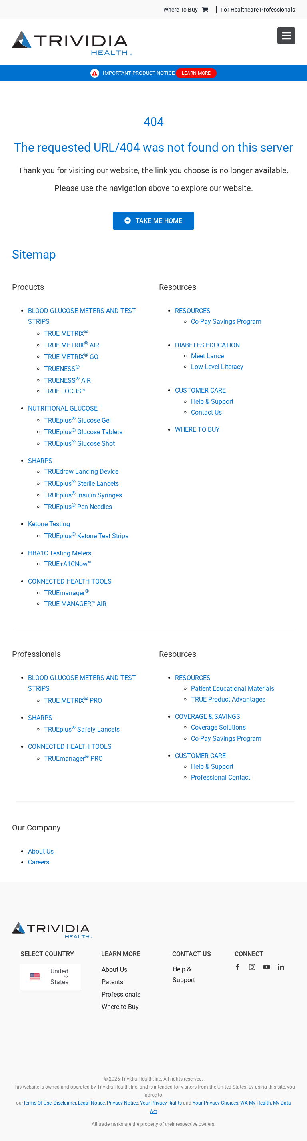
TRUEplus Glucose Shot (79, 443)
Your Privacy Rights (161, 1103)
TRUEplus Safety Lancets (82, 729)
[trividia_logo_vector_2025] (72, 34)
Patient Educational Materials (232, 688)
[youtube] (266, 967)
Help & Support (212, 401)
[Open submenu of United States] (66, 977)
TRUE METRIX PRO (73, 700)
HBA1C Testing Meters (59, 553)
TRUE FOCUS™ (64, 391)
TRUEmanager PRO (73, 758)
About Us (41, 851)
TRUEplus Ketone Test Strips (86, 536)
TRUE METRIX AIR (71, 345)
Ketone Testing (49, 524)
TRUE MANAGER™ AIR (75, 604)
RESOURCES (193, 311)
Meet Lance (207, 356)
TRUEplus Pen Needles (78, 507)
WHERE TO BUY (197, 429)
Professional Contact (220, 777)
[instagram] (252, 967)
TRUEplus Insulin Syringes (83, 495)
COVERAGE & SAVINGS (207, 716)
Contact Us (206, 412)
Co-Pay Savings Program (226, 321)
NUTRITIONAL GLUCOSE (63, 408)
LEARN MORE (196, 73)
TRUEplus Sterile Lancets (81, 483)
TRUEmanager (66, 593)
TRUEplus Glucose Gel (77, 420)
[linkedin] (281, 967)
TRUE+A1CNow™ (68, 564)
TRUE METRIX (66, 333)
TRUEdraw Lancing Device (81, 471)
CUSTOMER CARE (200, 390)
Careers (38, 862)
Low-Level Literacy (217, 367)
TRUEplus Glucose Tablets (83, 432)
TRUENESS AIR (67, 380)
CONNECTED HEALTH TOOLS (70, 581)
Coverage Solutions (218, 727)
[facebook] (238, 967)
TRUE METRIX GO (71, 357)
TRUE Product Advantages (228, 699)
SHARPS (40, 461)
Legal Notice (91, 1103)
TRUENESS (62, 369)
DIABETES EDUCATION (207, 345)
